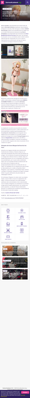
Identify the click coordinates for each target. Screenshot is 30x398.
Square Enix (9, 138)
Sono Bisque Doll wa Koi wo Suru (14, 34)
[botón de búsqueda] (27, 2)
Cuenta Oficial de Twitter (12, 193)
